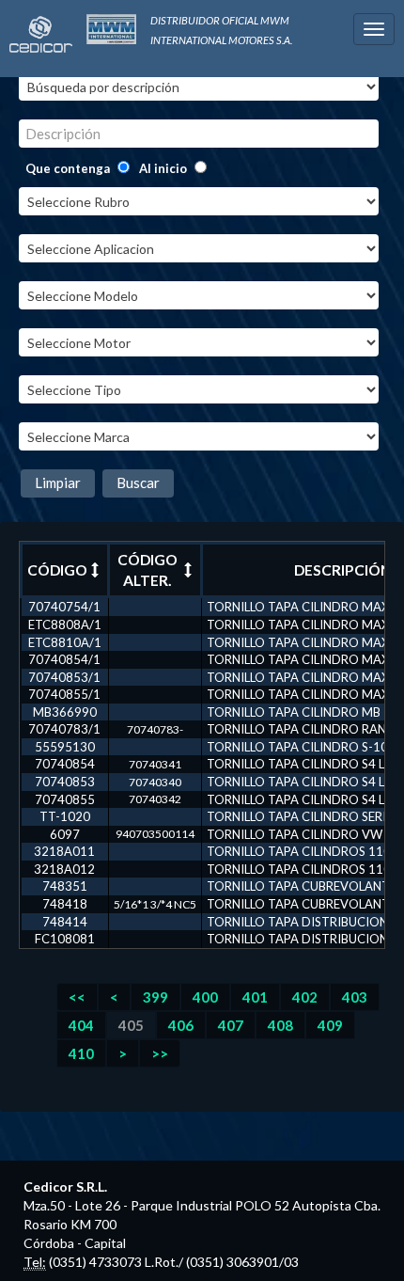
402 (305, 996)
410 (81, 1053)
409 (330, 1025)
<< (77, 996)
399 (155, 996)
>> (159, 1053)
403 (354, 996)
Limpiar (58, 482)
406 (181, 1025)
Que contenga (67, 168)
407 (230, 1025)
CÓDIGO (57, 569)
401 (255, 996)
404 (81, 1025)
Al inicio (163, 168)
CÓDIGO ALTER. (147, 570)
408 (280, 1025)
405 (131, 1025)
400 (205, 996)
